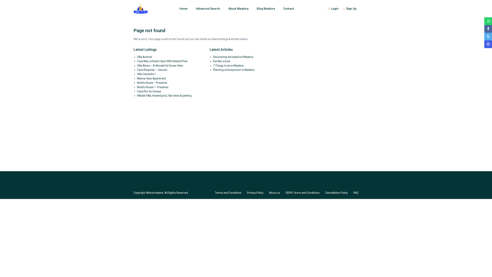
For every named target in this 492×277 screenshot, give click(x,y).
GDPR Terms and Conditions (303, 192)
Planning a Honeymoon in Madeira (233, 69)
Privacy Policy (255, 192)
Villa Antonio (144, 56)
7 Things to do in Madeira (228, 65)
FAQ (355, 192)
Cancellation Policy (336, 192)
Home (184, 8)
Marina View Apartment (151, 78)
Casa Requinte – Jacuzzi (152, 69)
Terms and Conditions (228, 192)
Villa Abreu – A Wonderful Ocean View (160, 65)
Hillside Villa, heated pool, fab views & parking (164, 95)
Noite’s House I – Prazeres (152, 87)
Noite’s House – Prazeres (152, 82)
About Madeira (238, 8)
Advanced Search (208, 8)
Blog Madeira (266, 8)
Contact (288, 8)
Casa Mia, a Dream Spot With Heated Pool (162, 61)
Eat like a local (221, 61)
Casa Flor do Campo (149, 91)
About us (274, 192)
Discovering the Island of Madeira (233, 56)
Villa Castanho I (146, 74)
